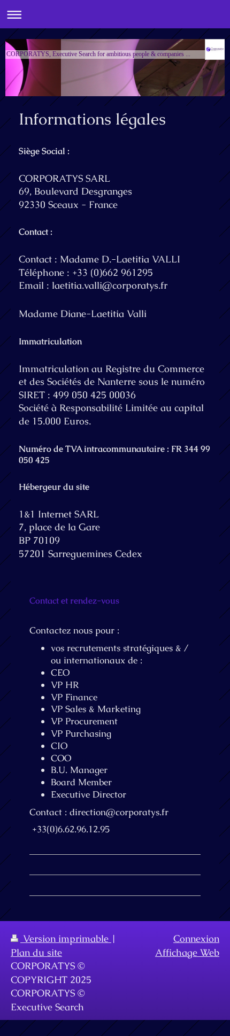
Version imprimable (65, 938)
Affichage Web (187, 952)
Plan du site (36, 952)
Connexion (196, 938)
